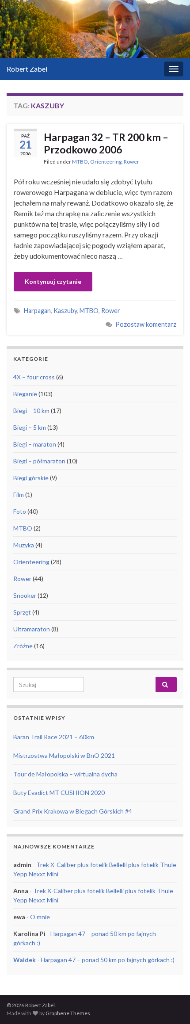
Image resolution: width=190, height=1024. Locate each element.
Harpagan (37, 310)
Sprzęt (22, 612)
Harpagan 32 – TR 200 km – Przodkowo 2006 (106, 143)
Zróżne (23, 646)
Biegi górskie (31, 477)
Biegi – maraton (34, 444)
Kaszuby (65, 310)
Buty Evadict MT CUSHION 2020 (59, 792)
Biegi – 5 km (29, 427)
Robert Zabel (27, 69)
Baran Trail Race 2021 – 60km (53, 737)
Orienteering (106, 161)
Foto (19, 511)
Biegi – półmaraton (39, 461)
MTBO (80, 161)
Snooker (24, 595)
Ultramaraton (31, 629)
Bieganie (25, 393)
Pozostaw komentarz (145, 324)
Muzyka (23, 545)
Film (18, 494)
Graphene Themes (68, 1013)
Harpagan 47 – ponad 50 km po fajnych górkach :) (108, 959)
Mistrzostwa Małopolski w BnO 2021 (64, 755)
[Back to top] (170, 1004)
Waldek (24, 959)
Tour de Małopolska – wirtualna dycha (65, 774)
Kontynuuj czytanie (53, 281)
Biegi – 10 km (31, 410)
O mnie (40, 917)
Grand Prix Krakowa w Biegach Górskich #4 (72, 811)
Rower (131, 161)
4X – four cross (34, 377)
